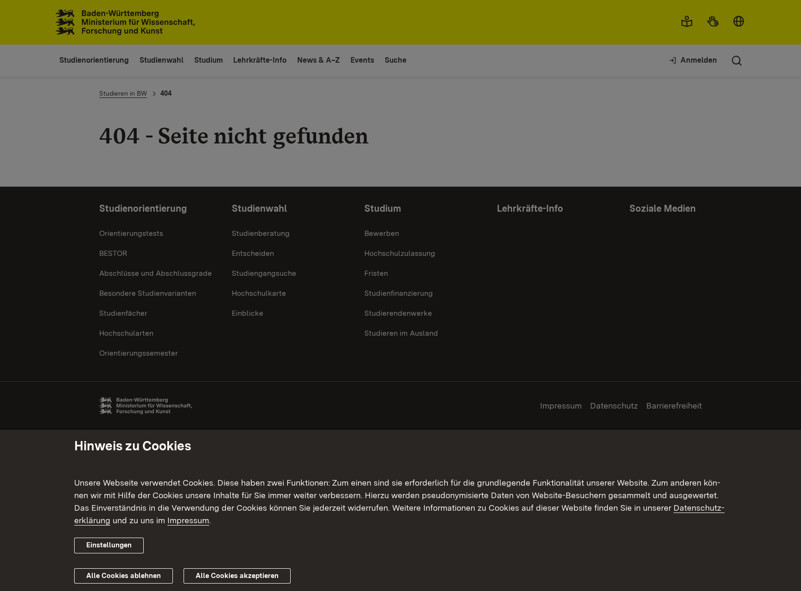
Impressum (188, 520)
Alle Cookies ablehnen (123, 575)
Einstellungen (109, 545)
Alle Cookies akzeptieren (237, 575)
